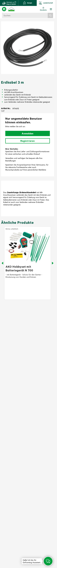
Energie (29, 3)
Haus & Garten (11, 3)
